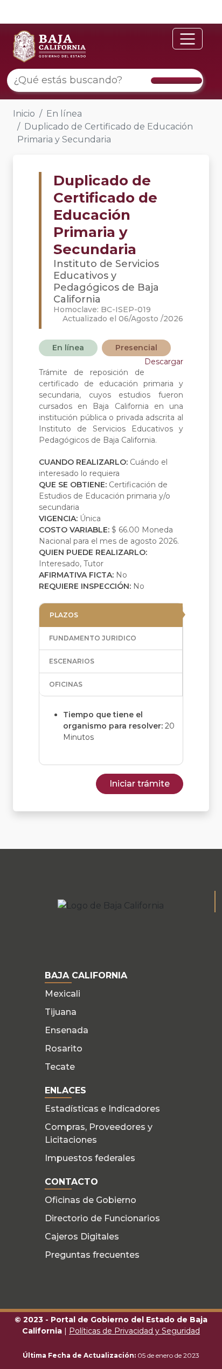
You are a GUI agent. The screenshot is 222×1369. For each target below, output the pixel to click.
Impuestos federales (90, 1158)
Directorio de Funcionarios (102, 1218)
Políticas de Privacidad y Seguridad (134, 1331)
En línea (64, 114)
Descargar (163, 361)
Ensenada (66, 1030)
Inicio (24, 114)
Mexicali (62, 994)
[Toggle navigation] (187, 38)
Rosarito (63, 1048)
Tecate (60, 1067)
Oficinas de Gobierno (90, 1200)
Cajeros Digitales (82, 1236)
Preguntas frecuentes (92, 1255)
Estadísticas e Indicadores (102, 1109)
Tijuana (61, 1012)
